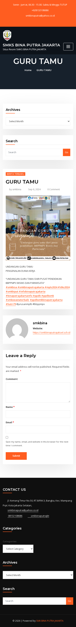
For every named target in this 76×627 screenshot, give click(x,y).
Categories (9, 541)
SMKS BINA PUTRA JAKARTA (31, 45)
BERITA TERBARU (15, 174)
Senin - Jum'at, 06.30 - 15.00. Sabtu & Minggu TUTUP (40, 4)
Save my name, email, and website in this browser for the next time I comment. (37, 443)
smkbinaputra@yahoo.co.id (40, 15)
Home (28, 70)
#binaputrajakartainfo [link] (19, 295)
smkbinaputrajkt (39, 515)
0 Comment (53, 189)
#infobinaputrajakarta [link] (32, 291)
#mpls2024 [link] (51, 287)
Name (10, 407)
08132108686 (15, 515)
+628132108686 (40, 10)
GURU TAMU (44, 70)
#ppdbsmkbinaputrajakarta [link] (46, 299)
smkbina (15, 189)
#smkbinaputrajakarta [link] (31, 287)
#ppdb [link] (37, 295)
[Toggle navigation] (68, 46)
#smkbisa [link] (12, 287)
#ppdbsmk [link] (47, 295)
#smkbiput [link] (12, 291)
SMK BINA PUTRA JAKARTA (49, 620)
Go (66, 152)
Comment (12, 379)
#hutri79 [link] (11, 304)
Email (10, 422)
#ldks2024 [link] (64, 287)
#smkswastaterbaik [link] (17, 299)
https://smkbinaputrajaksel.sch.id (51, 332)
